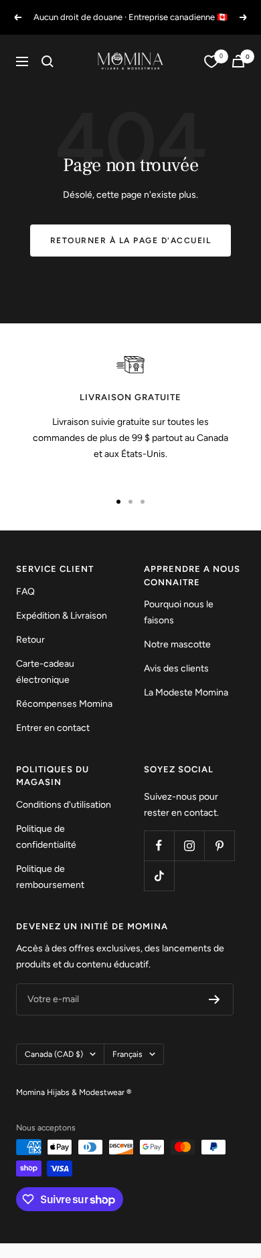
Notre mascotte (177, 644)
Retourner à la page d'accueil (130, 240)
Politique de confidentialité (46, 836)
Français (127, 1054)
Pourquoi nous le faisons (178, 612)
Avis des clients (176, 668)
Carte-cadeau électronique (45, 671)
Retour (30, 639)
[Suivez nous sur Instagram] (189, 845)
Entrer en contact (53, 728)
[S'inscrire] (214, 999)
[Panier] (238, 61)
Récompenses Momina (64, 704)
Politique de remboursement (50, 877)
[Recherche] (47, 61)
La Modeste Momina (186, 692)
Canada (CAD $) (54, 1054)
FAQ (25, 591)
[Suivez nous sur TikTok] (159, 875)
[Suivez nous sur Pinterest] (219, 845)
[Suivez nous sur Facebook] (159, 845)
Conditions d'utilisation (63, 804)
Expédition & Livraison (61, 615)
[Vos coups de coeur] (211, 61)
